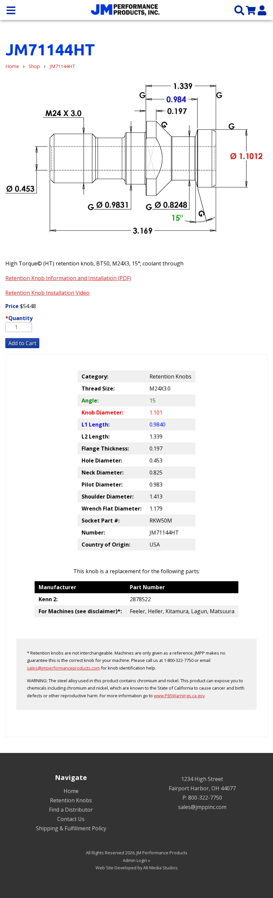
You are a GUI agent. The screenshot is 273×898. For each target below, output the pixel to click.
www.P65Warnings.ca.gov (179, 696)
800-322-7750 (205, 797)
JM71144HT (63, 66)
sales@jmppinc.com (202, 807)
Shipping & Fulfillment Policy (71, 828)
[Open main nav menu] (11, 9)
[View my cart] (251, 9)
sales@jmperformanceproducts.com (63, 668)
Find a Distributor (71, 809)
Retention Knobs (71, 800)
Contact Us (71, 819)
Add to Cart (22, 343)
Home (12, 66)
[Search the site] (239, 9)
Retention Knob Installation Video (47, 292)
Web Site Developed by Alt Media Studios (137, 868)
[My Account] (262, 9)
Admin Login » (136, 860)
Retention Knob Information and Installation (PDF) (68, 278)
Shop (34, 66)
